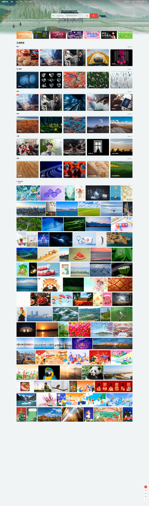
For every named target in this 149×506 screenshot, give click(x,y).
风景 (80, 19)
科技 (73, 19)
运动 (85, 19)
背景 (92, 19)
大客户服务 (138, 1)
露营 (70, 19)
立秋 (62, 19)
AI (82, 19)
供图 (143, 1)
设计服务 (133, 1)
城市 (88, 19)
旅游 (76, 19)
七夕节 (66, 19)
